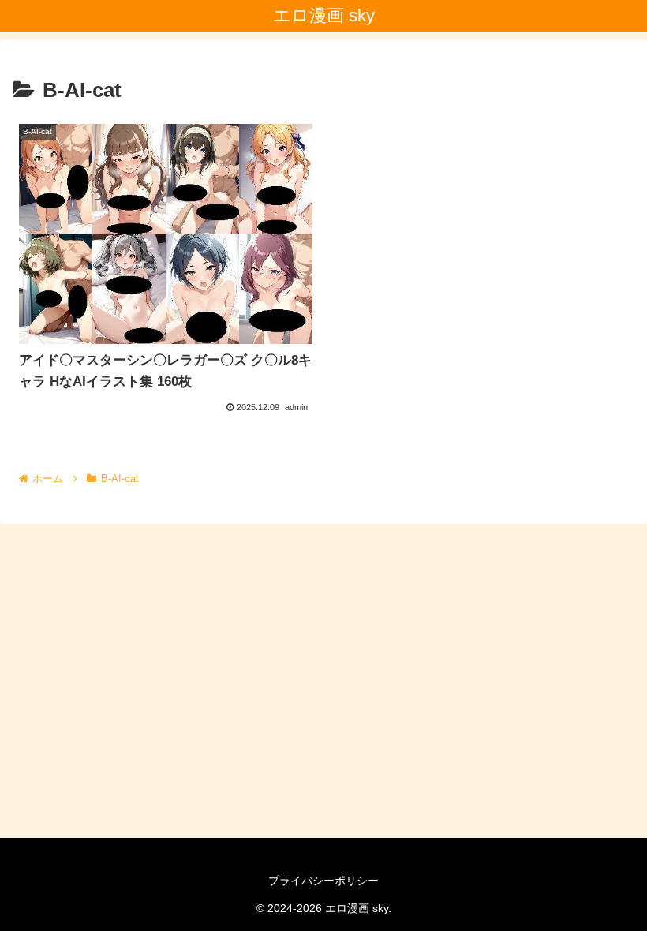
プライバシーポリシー (323, 880)
